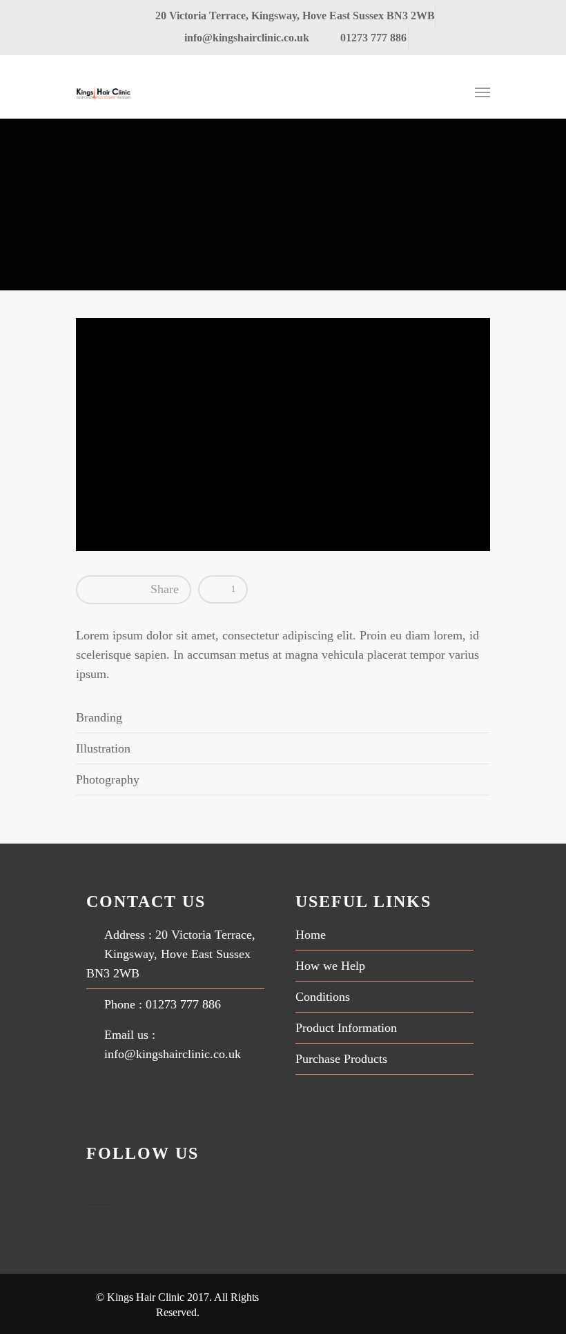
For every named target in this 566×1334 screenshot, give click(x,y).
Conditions (322, 997)
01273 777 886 (372, 37)
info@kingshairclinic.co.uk (246, 37)
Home (310, 935)
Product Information (346, 1028)
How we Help (330, 966)
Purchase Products (341, 1059)
